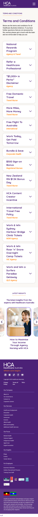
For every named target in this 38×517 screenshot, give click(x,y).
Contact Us (7, 399)
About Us (6, 394)
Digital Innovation (8, 445)
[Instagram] (9, 375)
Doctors (6, 420)
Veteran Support (8, 438)
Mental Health (7, 436)
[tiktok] (14, 375)
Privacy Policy (6, 383)
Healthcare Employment (10, 410)
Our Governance (8, 396)
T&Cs (23, 382)
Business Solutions (9, 467)
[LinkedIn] (5, 375)
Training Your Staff (9, 472)
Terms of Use (15, 383)
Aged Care (7, 443)
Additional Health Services (11, 427)
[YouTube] (22, 375)
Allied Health (7, 422)
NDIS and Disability (9, 424)
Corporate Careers (9, 401)
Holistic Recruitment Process (12, 470)
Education (6, 412)
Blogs (5, 454)
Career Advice (8, 459)
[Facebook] (18, 375)
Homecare (7, 417)
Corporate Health (8, 415)
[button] (3, 322)
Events (5, 456)
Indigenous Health (9, 440)
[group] (19, 332)
